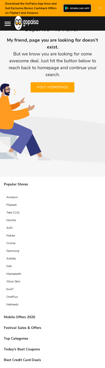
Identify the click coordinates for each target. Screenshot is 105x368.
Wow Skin (13, 281)
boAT (10, 289)
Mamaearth (13, 274)
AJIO (9, 228)
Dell (9, 266)
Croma (10, 243)
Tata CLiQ (12, 212)
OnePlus (12, 297)
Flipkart (11, 205)
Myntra (11, 220)
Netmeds (12, 304)
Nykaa (10, 235)
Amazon (12, 197)
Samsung (12, 251)
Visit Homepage (52, 87)
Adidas (11, 258)
